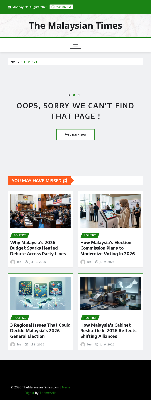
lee (19, 262)
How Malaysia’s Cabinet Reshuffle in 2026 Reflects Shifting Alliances (108, 330)
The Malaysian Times (75, 25)
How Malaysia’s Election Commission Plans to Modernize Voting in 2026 (107, 248)
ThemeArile (47, 393)
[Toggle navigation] (75, 45)
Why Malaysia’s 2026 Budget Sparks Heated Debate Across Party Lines (38, 248)
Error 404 (30, 61)
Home (15, 61)
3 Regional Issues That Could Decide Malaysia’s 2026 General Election (40, 330)
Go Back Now (76, 134)
